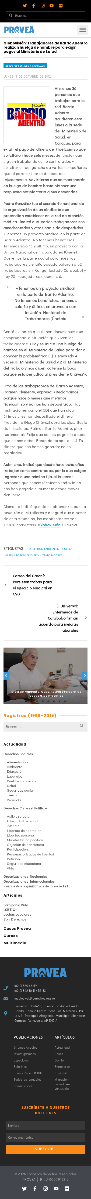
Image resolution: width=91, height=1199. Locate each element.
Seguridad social (20, 790)
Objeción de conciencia (25, 844)
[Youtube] (51, 6)
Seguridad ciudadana (24, 863)
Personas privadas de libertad (30, 854)
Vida (10, 868)
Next (85, 676)
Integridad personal (22, 821)
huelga (67, 549)
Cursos (11, 935)
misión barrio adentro (22, 555)
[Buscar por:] (46, 726)
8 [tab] (65, 701)
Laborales (15, 776)
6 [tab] (54, 701)
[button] (82, 30)
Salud (11, 785)
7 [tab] (59, 701)
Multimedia (15, 943)
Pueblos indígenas (21, 781)
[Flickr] (61, 6)
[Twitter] (25, 6)
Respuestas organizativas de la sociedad (36, 886)
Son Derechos (15, 919)
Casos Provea (17, 928)
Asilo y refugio (18, 816)
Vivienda (14, 799)
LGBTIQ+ (10, 909)
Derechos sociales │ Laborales (25, 66)
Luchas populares (17, 914)
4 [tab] (42, 701)
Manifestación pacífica (25, 839)
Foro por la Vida (16, 904)
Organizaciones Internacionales (29, 881)
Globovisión (50, 524)
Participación (17, 849)
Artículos (13, 895)
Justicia (13, 825)
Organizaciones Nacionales (26, 876)
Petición (13, 858)
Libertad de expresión (24, 830)
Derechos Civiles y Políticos (26, 808)
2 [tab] (31, 701)
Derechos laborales (44, 549)
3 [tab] (37, 701)
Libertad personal (21, 835)
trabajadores (52, 555)
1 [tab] (26, 701)
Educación (15, 771)
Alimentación (17, 762)
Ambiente (14, 766)
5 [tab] (48, 701)
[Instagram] (43, 6)
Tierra (12, 795)
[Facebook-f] (34, 6)
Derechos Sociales (18, 753)
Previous (6, 676)
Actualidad (15, 744)
